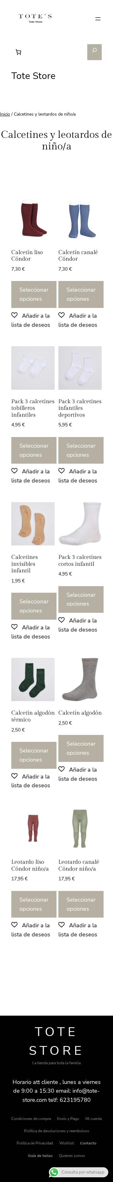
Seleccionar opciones (33, 294)
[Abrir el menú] (98, 19)
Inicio (5, 114)
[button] (33, 320)
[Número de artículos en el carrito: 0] (18, 52)
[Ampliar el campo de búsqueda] (94, 52)
